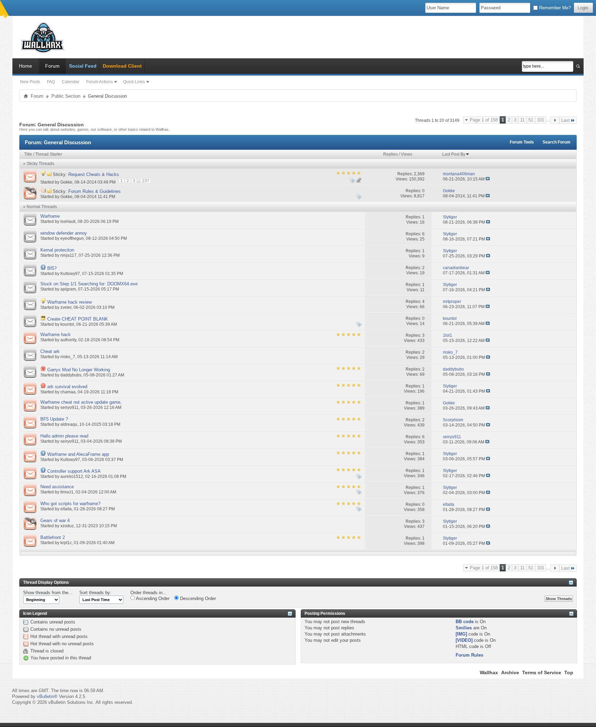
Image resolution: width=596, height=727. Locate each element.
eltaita (66, 509)
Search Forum (556, 142)
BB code (465, 621)
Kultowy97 (70, 273)
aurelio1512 (71, 476)
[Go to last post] (488, 179)
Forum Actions (99, 81)
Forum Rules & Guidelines (94, 191)
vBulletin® (47, 696)
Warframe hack (55, 334)
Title (28, 154)
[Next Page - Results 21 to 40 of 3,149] (554, 120)
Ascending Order (152, 598)
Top (568, 672)
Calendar (70, 81)
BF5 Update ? (54, 419)
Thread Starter (48, 154)
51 (530, 119)
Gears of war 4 (55, 520)
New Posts (30, 81)
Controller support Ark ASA (74, 471)
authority (68, 339)
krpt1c (66, 542)
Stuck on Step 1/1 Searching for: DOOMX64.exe (89, 283)
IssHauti (68, 221)
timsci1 (66, 492)
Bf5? (52, 268)
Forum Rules (469, 655)
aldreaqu (68, 424)
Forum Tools (522, 142)
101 (540, 119)
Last (565, 120)
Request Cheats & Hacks (93, 174)
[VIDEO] (464, 640)
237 (145, 180)
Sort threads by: (95, 592)
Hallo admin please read (64, 436)
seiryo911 (69, 407)
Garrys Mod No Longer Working (78, 369)
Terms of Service (541, 672)
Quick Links (134, 81)
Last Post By (453, 154)
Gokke (66, 181)
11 (522, 119)
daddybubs (70, 375)
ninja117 (68, 255)
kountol (67, 324)
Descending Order (197, 598)
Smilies (464, 627)
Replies (390, 154)
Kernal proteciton (57, 250)
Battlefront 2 (52, 537)
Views (406, 154)
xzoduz (67, 525)
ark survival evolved (67, 386)
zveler (65, 307)
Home (25, 66)
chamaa (68, 392)
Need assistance (57, 486)
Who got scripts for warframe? (70, 503)
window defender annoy (63, 233)
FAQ (51, 81)
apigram (68, 289)
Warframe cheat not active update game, (81, 402)
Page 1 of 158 (484, 119)
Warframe (50, 216)
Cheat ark (50, 351)
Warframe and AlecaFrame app (78, 454)
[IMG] (461, 634)
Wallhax (489, 672)
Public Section (65, 96)
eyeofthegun (72, 238)
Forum (52, 66)
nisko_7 (67, 356)
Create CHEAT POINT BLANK (77, 319)
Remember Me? (554, 7)
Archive (510, 672)
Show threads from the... (47, 592)
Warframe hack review (69, 302)
